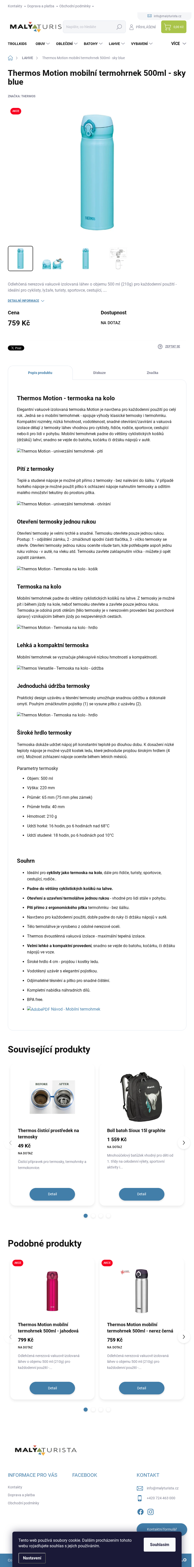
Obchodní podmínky (75, 6)
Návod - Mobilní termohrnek (75, 1009)
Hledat (119, 27)
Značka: (21, 96)
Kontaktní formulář (162, 1529)
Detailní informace (23, 300)
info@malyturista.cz (163, 1488)
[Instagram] (150, 1511)
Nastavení (32, 1558)
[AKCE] (52, 1291)
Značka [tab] (152, 373)
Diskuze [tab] (99, 373)
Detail (52, 1194)
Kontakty (15, 6)
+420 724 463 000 (161, 1498)
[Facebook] (140, 1511)
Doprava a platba (40, 6)
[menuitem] (19, 43)
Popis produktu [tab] (40, 373)
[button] (85, 1216)
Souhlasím (159, 1544)
